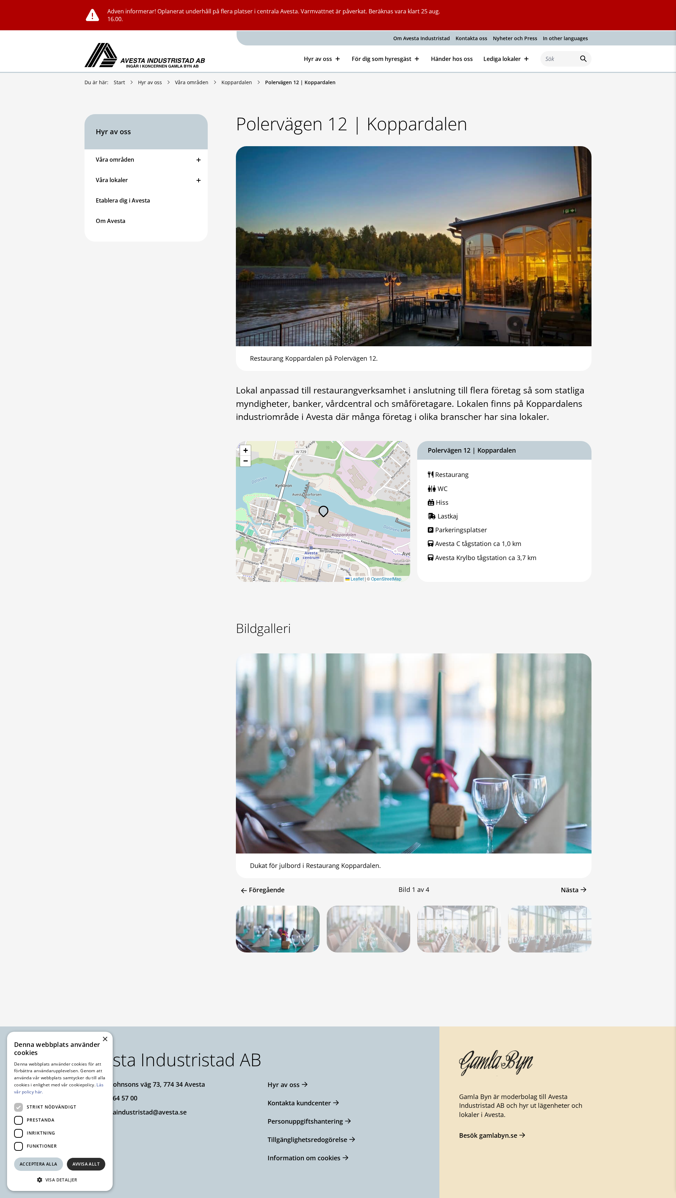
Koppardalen (236, 82)
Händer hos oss (452, 59)
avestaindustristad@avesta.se (141, 1112)
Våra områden (191, 82)
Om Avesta (110, 221)
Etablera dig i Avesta (123, 200)
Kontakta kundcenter (299, 1103)
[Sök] (582, 58)
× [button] (104, 1039)
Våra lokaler (112, 180)
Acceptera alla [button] (38, 1164)
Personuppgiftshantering (305, 1121)
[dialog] (60, 1111)
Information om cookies (304, 1158)
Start (119, 82)
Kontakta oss (471, 38)
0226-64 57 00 (116, 1098)
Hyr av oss (150, 82)
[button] (323, 511)
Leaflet (357, 579)
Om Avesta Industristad (421, 38)
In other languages (565, 38)
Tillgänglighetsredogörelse (307, 1139)
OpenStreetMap (386, 579)
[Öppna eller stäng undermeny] (198, 159)
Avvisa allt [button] (86, 1164)
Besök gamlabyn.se (488, 1135)
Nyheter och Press (515, 38)
